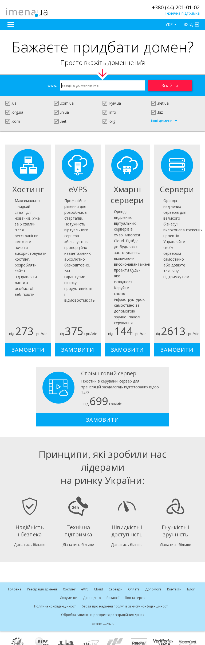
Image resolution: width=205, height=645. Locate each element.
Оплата (134, 589)
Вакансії (113, 597)
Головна (14, 589)
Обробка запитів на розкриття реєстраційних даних (102, 615)
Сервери (116, 589)
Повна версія (135, 597)
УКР (169, 24)
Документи (68, 597)
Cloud (98, 589)
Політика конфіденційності (55, 606)
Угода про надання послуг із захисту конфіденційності (125, 606)
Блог (191, 589)
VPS (84, 589)
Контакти (174, 589)
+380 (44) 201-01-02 (176, 7)
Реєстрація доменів (42, 589)
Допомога (153, 589)
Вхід (188, 24)
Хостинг (69, 589)
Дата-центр (92, 597)
